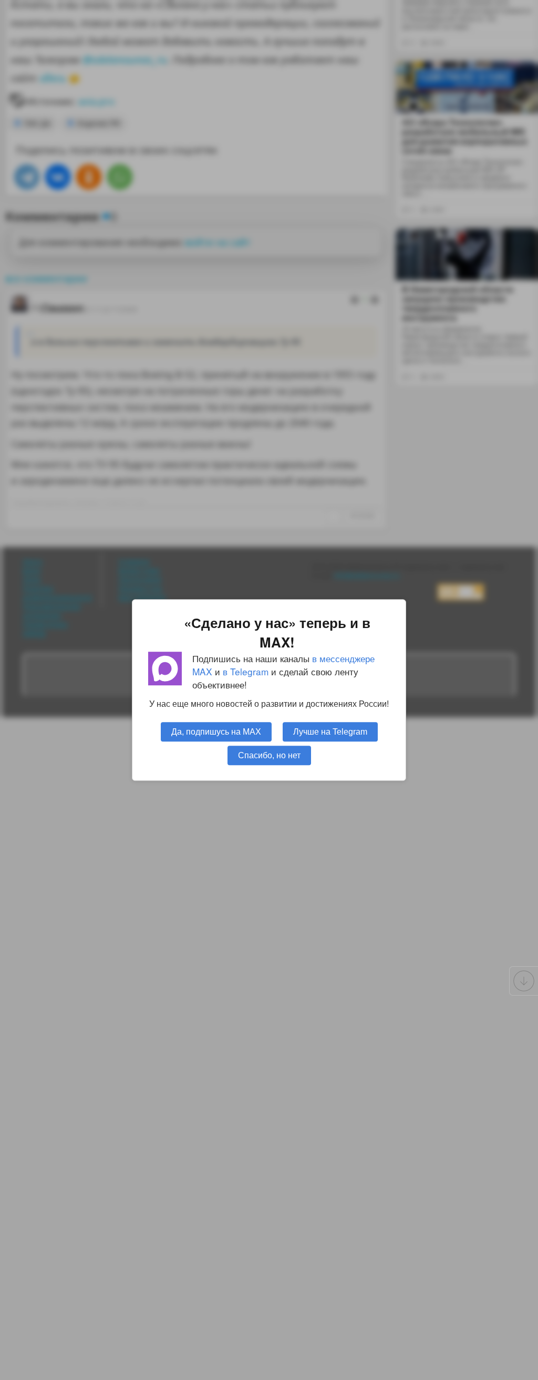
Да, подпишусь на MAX (216, 731)
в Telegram (245, 671)
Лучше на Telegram (330, 731)
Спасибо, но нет (269, 755)
